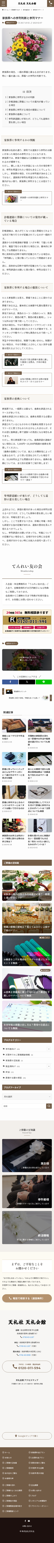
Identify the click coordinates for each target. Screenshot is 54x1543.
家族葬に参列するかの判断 (22, 97)
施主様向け (13, 1066)
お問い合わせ (27, 1526)
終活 (10, 1071)
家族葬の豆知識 (14, 1060)
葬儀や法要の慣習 (16, 1077)
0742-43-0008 (25, 1355)
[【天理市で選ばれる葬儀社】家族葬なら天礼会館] (27, 3)
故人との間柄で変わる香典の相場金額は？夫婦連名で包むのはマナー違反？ (34, 477)
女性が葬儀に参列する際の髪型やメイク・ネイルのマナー (34, 380)
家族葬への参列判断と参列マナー (34, 199)
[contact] (29, 1521)
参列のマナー (11, 22)
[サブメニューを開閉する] (49, 1049)
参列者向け (13, 1048)
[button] (10, 682)
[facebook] (25, 1521)
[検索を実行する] (49, 1106)
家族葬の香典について (19, 114)
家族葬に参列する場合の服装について (27, 109)
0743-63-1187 (28, 1337)
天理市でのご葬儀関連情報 (19, 1054)
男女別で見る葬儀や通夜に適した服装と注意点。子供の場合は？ (34, 362)
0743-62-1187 (25, 1346)
